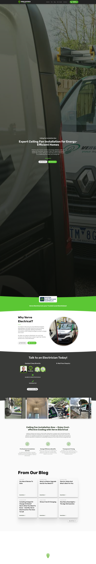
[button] (66, 2)
